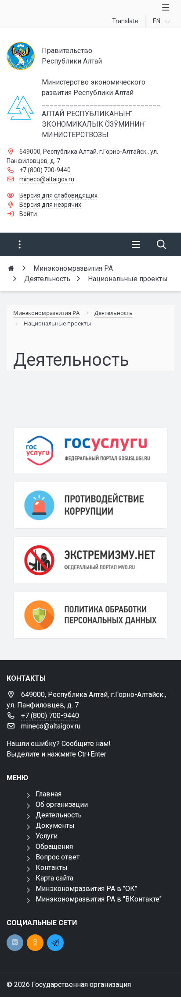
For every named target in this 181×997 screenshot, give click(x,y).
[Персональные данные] (90, 615)
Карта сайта (54, 878)
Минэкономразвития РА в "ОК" (86, 888)
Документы (55, 825)
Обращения (54, 846)
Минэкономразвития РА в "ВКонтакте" (99, 899)
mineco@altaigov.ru (46, 179)
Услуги (47, 836)
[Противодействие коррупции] (90, 505)
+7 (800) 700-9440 (45, 169)
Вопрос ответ (58, 857)
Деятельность (59, 815)
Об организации (62, 804)
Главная (49, 794)
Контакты (52, 867)
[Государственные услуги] (90, 450)
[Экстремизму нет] (90, 560)
